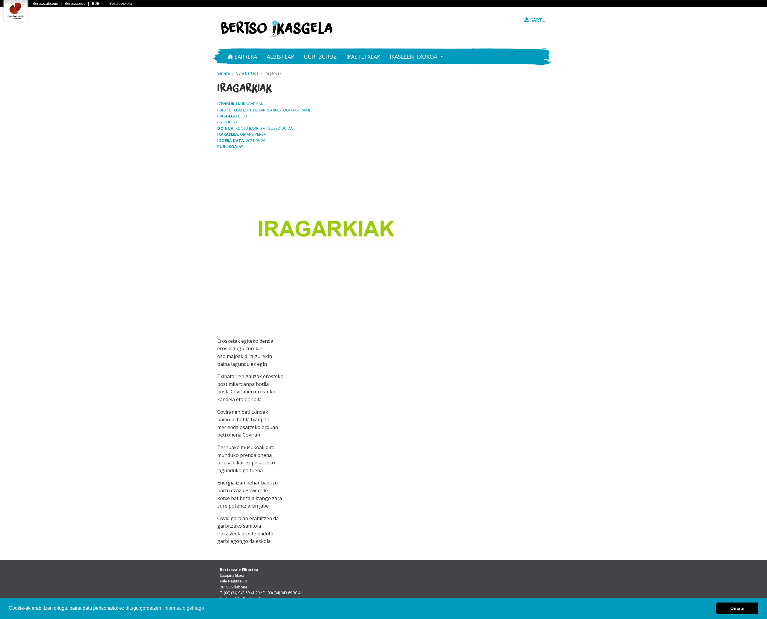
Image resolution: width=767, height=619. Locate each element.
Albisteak (280, 56)
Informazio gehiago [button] (183, 608)
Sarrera (245, 56)
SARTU (537, 20)
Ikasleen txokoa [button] (414, 56)
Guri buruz (320, 56)
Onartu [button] (737, 608)
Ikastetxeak (363, 56)
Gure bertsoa (247, 73)
